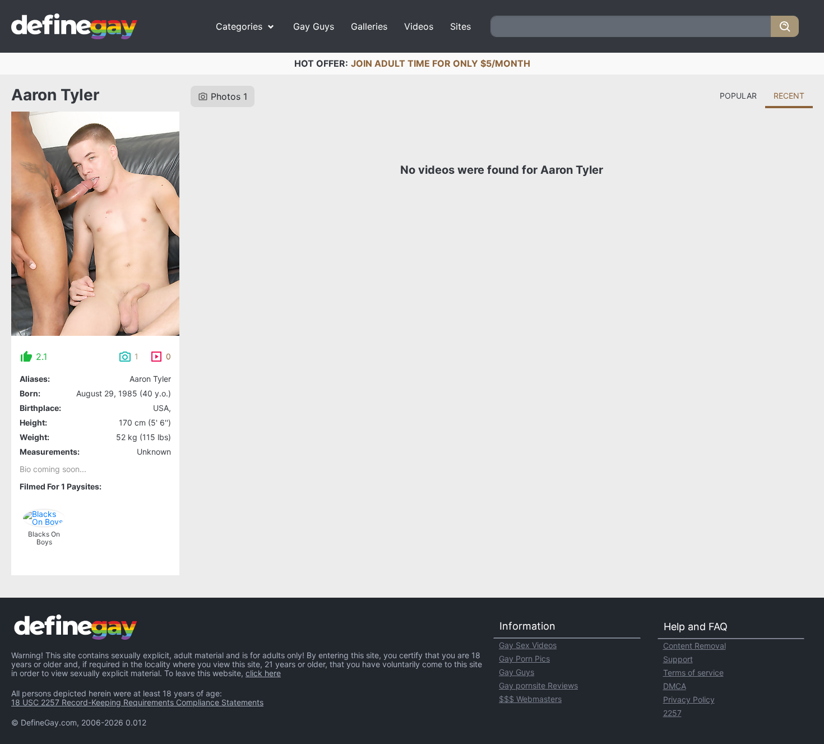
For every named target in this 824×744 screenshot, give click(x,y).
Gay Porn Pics (524, 658)
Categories (239, 26)
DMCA (674, 686)
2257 (672, 713)
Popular (738, 95)
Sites (460, 26)
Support (678, 659)
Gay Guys (313, 26)
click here (263, 673)
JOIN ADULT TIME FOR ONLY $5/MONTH (440, 63)
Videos (418, 26)
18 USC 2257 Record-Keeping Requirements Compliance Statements (137, 702)
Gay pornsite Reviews (538, 685)
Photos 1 (229, 96)
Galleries (369, 26)
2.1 (41, 356)
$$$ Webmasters (530, 699)
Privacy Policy (689, 699)
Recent (789, 95)
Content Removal (694, 645)
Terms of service (693, 672)
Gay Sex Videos (528, 645)
